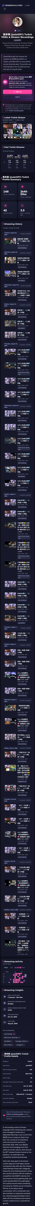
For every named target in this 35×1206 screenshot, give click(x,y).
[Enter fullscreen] (29, 137)
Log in (17, 97)
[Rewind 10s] (8, 137)
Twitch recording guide (16, 110)
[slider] (14, 137)
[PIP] (26, 137)
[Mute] (15, 137)
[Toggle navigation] (4, 9)
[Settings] (23, 137)
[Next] (30, 162)
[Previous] (4, 162)
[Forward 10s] (11, 137)
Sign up (18, 92)
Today (6, 967)
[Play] (5, 137)
